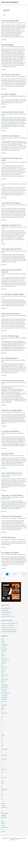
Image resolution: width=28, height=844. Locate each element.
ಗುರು (2, 747)
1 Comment (3, 412)
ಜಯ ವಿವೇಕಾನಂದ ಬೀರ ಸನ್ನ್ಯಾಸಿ (11, 203)
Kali (2, 665)
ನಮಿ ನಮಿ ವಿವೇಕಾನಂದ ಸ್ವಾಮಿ (10, 336)
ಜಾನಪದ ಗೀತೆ (16, 412)
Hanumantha (4, 661)
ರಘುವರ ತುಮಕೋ (14, 629)
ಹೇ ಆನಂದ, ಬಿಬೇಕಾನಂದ (8, 94)
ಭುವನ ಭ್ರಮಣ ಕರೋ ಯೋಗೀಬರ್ (11, 249)
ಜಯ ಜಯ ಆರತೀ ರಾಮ (9, 625)
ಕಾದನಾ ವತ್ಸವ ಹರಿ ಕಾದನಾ (12, 631)
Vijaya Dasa (3, 701)
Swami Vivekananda (14, 96)
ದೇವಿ (21, 475)
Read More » (4, 39)
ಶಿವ (21, 22)
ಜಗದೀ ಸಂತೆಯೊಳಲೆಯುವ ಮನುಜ (11, 473)
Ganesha (12, 22)
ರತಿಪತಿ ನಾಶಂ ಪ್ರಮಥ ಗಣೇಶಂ (10, 21)
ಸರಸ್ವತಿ (2, 821)
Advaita (3, 641)
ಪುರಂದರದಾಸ (3, 777)
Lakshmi (3, 671)
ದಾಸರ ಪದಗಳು (3, 769)
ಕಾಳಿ (20, 497)
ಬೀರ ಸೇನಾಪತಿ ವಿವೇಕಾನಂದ (9, 358)
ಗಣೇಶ (18, 22)
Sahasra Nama (4, 679)
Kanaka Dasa (4, 667)
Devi (11, 475)
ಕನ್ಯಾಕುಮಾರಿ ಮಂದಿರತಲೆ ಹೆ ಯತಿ (11, 225)
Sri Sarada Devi (15, 475)
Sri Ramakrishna (13, 46)
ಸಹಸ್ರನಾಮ (3, 823)
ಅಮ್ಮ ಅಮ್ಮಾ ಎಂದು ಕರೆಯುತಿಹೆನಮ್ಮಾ (12, 495)
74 (14, 574)
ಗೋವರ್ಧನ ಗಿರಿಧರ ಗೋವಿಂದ (13, 623)
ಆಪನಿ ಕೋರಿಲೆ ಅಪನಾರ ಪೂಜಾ (10, 75)
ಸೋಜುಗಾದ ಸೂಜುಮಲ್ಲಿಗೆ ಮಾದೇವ (11, 410)
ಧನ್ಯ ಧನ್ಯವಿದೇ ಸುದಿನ (7, 454)
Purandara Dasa (4, 675)
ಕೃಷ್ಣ (2, 739)
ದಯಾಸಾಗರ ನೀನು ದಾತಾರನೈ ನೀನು (11, 516)
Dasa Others (4, 651)
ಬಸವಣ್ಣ (2, 781)
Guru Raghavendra (5, 659)
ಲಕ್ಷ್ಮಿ (2, 799)
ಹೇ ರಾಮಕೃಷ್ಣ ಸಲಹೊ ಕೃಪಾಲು (10, 552)
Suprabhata (3, 691)
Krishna (2, 669)
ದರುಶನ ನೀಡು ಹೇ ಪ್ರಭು (8, 537)
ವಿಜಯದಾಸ (3, 805)
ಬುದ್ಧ (2, 783)
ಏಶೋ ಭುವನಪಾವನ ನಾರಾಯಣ (10, 314)
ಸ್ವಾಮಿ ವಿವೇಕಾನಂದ (22, 96)
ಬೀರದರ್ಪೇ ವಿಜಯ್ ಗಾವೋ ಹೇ (10, 136)
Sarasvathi (3, 681)
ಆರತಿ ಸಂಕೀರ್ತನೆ (4, 713)
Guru (2, 657)
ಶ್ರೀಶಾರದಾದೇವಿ (3, 476)
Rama (2, 677)
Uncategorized (4, 695)
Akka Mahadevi (4, 645)
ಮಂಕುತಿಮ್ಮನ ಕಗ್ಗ (4, 789)
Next (24, 574)
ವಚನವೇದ (18, 455)
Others (11, 455)
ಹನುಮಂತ (3, 831)
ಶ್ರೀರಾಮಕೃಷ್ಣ (19, 46)
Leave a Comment (5, 22)
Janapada (9, 412)
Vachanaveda (4, 697)
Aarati (2, 639)
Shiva (15, 22)
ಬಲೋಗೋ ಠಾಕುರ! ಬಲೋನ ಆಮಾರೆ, (12, 112)
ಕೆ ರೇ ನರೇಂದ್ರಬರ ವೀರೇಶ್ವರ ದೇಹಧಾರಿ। (12, 294)
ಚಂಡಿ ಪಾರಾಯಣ (4, 755)
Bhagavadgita (4, 649)
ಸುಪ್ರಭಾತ (2, 825)
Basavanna (3, 647)
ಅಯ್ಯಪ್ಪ (2, 709)
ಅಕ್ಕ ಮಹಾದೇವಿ (4, 705)
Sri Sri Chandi (4, 689)
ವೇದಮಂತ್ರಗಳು (4, 807)
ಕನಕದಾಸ (3, 735)
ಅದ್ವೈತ (2, 707)
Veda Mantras (4, 699)
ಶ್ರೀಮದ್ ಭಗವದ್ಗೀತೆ (4, 813)
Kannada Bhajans (9, 2)
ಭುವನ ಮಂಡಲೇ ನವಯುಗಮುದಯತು (12, 381)
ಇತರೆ (14, 455)
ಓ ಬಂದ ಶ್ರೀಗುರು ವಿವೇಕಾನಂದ (10, 431)
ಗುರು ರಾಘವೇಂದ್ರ (4, 749)
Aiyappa (3, 643)
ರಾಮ (2, 795)
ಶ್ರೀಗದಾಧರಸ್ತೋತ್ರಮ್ (7, 45)
